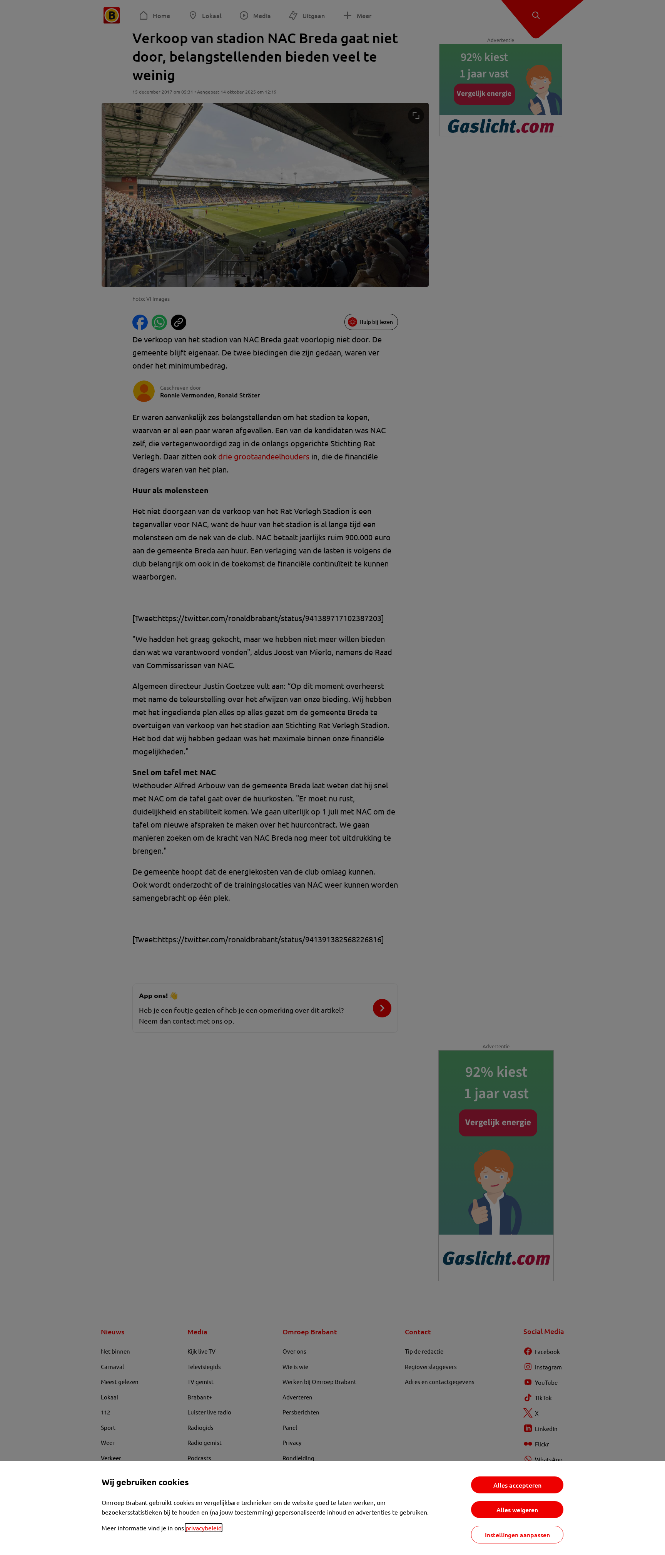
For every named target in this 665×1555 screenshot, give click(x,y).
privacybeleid (203, 1528)
